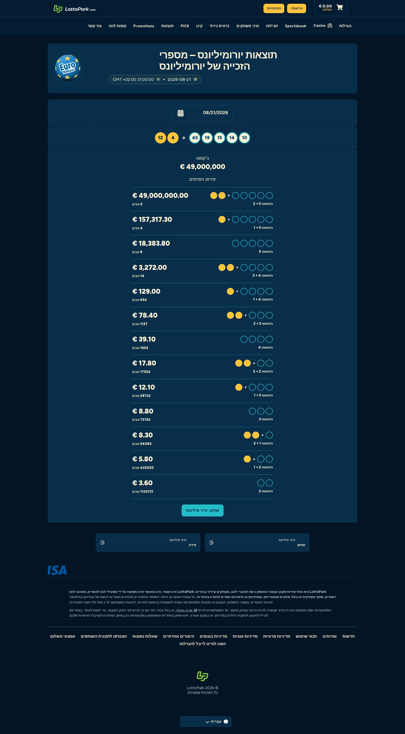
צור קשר (95, 26)
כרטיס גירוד (219, 26)
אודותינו (329, 636)
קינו (199, 26)
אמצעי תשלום (62, 636)
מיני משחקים (247, 26)
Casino (319, 25)
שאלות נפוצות (145, 636)
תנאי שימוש (306, 636)
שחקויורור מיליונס (202, 510)
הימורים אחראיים (178, 636)
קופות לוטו (117, 26)
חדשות (348, 636)
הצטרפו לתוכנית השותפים (104, 636)
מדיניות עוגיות (245, 636)
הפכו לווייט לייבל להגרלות (203, 644)
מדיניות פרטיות (276, 636)
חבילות (272, 26)
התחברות (274, 8)
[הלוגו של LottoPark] (74, 8)
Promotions (143, 26)
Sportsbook (295, 26)
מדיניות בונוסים (213, 636)
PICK (185, 26)
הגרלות (345, 26)
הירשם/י (297, 8)
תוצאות (167, 26)
